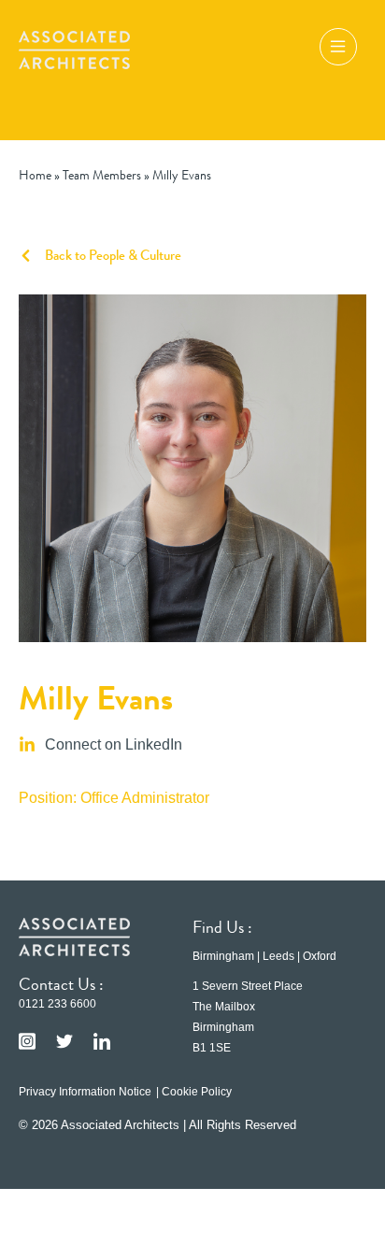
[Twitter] (64, 1041)
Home (35, 175)
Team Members (102, 175)
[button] (338, 49)
